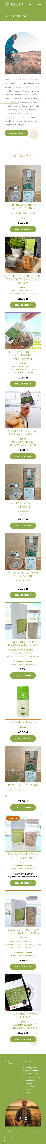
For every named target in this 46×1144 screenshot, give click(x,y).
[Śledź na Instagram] (25, 1118)
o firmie (9, 1137)
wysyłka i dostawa (32, 1073)
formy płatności (31, 1070)
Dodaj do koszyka (23, 229)
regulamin (29, 1080)
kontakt (9, 1140)
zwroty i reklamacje (33, 1076)
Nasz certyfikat (16, 133)
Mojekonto (8, 1062)
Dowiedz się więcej (23, 738)
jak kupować (30, 1067)
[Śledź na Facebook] (20, 1118)
